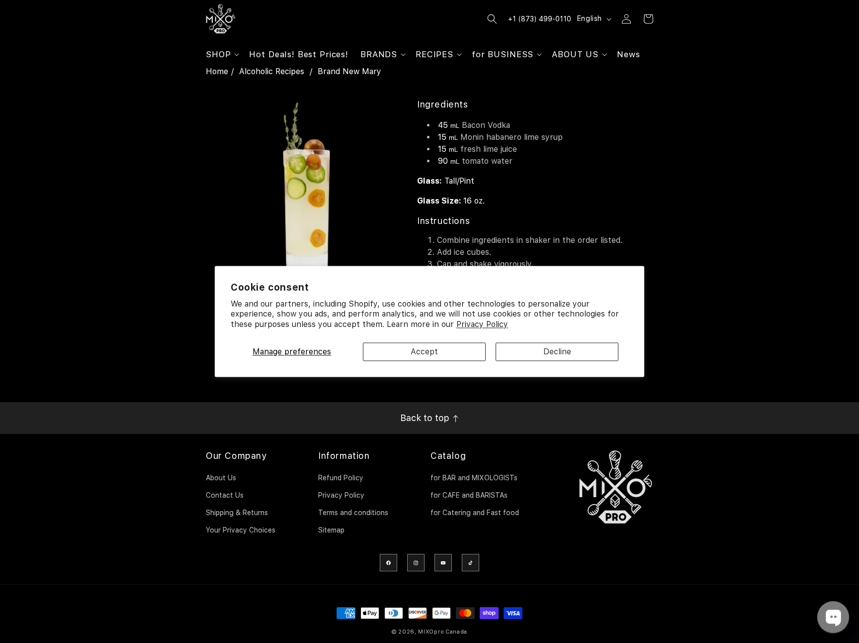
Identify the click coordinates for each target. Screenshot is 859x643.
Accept (424, 351)
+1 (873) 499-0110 (539, 19)
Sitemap (331, 530)
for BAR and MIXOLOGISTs (473, 478)
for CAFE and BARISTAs (469, 495)
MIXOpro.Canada (442, 632)
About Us (221, 478)
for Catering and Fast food (474, 513)
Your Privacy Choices (240, 530)
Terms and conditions (353, 513)
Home (217, 71)
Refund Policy (340, 478)
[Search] (492, 19)
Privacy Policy (482, 324)
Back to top (426, 418)
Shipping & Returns (237, 513)
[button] (221, 54)
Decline (557, 351)
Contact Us (225, 495)
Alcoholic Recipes (271, 71)
